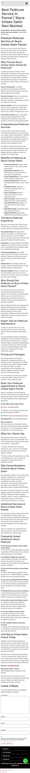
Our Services (7, 752)
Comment (4, 695)
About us (5, 749)
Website (3, 730)
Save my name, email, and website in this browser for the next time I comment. (14, 739)
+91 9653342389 (13, 407)
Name (3, 716)
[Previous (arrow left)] (1, 772)
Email (3, 723)
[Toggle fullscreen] (4, 770)
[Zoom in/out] (1, 770)
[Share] (7, 770)
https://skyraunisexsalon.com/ (18, 415)
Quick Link (6, 755)
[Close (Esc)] (11, 770)
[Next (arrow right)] (4, 772)
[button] (26, 3)
